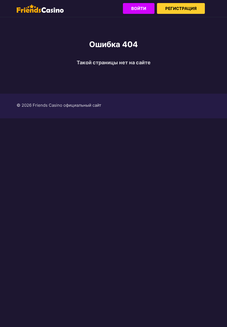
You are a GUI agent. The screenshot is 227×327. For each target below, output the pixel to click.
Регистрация (181, 8)
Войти (138, 8)
